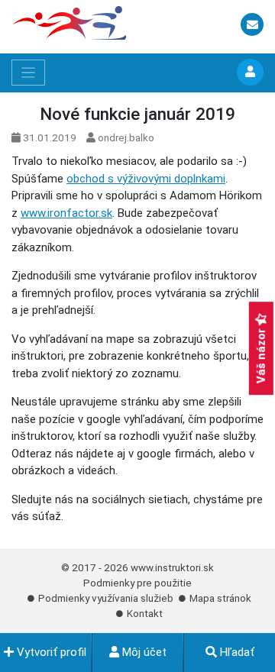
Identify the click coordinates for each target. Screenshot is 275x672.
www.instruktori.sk (172, 567)
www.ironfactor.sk (66, 213)
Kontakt (145, 613)
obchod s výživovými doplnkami (145, 179)
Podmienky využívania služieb (105, 598)
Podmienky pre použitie (137, 583)
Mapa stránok (220, 598)
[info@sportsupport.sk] (252, 25)
